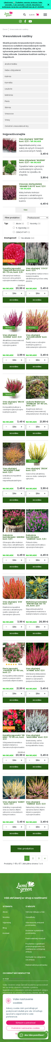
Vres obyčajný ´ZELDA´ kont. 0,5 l (37, 469)
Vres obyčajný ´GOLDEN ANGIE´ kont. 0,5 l (36, 337)
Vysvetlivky (30, 917)
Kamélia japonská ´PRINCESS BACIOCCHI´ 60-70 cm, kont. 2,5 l (14, 270)
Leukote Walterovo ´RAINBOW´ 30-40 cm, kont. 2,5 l (36, 403)
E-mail (6, 978)
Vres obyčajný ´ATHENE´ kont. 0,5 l (35, 669)
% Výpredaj (22, 228)
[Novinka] (37, 254)
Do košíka (14, 300)
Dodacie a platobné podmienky (34, 932)
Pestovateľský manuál (35, 938)
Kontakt (6, 933)
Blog (5, 928)
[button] (46, 1032)
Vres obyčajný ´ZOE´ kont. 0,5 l (12, 603)
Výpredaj (7, 922)
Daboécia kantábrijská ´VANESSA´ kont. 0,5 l (36, 537)
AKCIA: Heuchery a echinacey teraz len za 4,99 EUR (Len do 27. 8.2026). (23, 6)
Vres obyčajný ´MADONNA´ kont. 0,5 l (37, 736)
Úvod (5, 29)
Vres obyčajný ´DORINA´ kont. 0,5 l (12, 336)
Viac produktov (25, 848)
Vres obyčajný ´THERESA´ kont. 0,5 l (36, 803)
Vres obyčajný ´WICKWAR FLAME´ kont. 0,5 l (11, 470)
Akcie (20, 223)
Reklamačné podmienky (36, 965)
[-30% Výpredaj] (14, 254)
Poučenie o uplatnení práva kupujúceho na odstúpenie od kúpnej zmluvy (35, 947)
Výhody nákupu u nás (35, 912)
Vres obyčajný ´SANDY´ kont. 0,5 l (13, 803)
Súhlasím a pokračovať (25, 1023)
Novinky (35, 223)
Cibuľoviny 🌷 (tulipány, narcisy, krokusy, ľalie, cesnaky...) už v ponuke (23, 3)
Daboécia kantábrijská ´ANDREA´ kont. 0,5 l (14, 537)
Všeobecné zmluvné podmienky (35, 924)
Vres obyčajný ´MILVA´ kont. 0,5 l (14, 402)
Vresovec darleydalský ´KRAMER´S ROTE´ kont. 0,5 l (32, 185)
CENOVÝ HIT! (23, 232)
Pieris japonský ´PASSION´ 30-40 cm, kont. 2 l (13, 670)
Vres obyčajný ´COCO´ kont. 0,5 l (37, 269)
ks (15, 293)
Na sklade (27, 238)
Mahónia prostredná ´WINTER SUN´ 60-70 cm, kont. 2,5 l (36, 604)
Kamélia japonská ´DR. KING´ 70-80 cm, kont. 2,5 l (14, 737)
